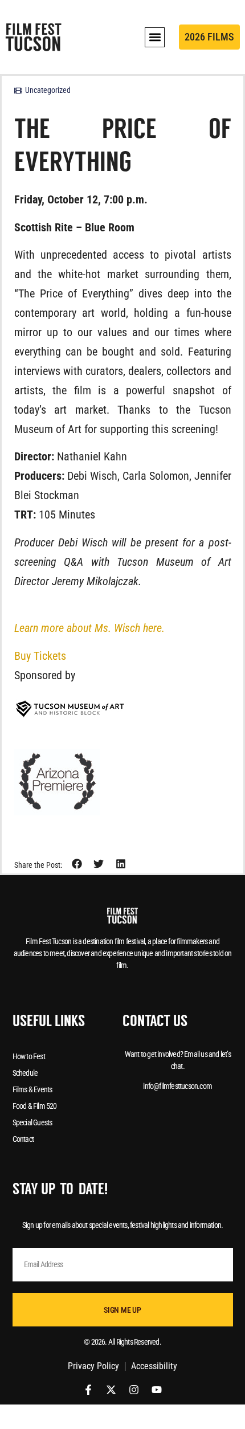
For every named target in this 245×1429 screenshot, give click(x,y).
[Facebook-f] (88, 1390)
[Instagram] (134, 1390)
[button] (155, 37)
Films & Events (32, 1089)
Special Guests (32, 1122)
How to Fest (29, 1056)
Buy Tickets (40, 656)
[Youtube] (157, 1390)
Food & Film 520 (35, 1105)
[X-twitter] (111, 1390)
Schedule (25, 1072)
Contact (23, 1139)
